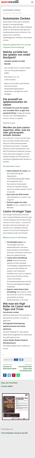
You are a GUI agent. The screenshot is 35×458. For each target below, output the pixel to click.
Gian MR (25, 433)
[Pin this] (13, 375)
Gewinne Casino (9, 123)
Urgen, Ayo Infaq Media (9, 383)
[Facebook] (16, 360)
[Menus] (32, 2)
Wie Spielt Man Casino (11, 166)
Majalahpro (10, 433)
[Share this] (5, 375)
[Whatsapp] (18, 375)
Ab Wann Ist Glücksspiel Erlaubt (9, 367)
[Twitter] (21, 360)
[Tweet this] (9, 375)
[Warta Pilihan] (9, 1)
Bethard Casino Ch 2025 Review (15, 237)
